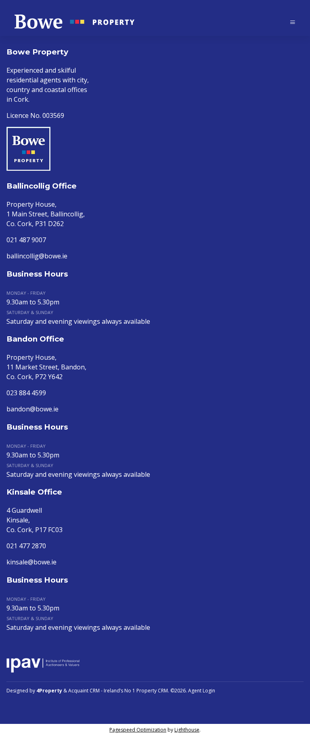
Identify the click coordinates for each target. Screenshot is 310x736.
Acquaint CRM (84, 690)
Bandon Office (35, 339)
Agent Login (201, 690)
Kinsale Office (34, 492)
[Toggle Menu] (292, 22)
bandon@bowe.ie (32, 409)
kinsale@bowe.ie (31, 562)
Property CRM (152, 690)
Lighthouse (186, 729)
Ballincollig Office (41, 186)
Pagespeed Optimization (137, 729)
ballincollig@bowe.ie (36, 256)
